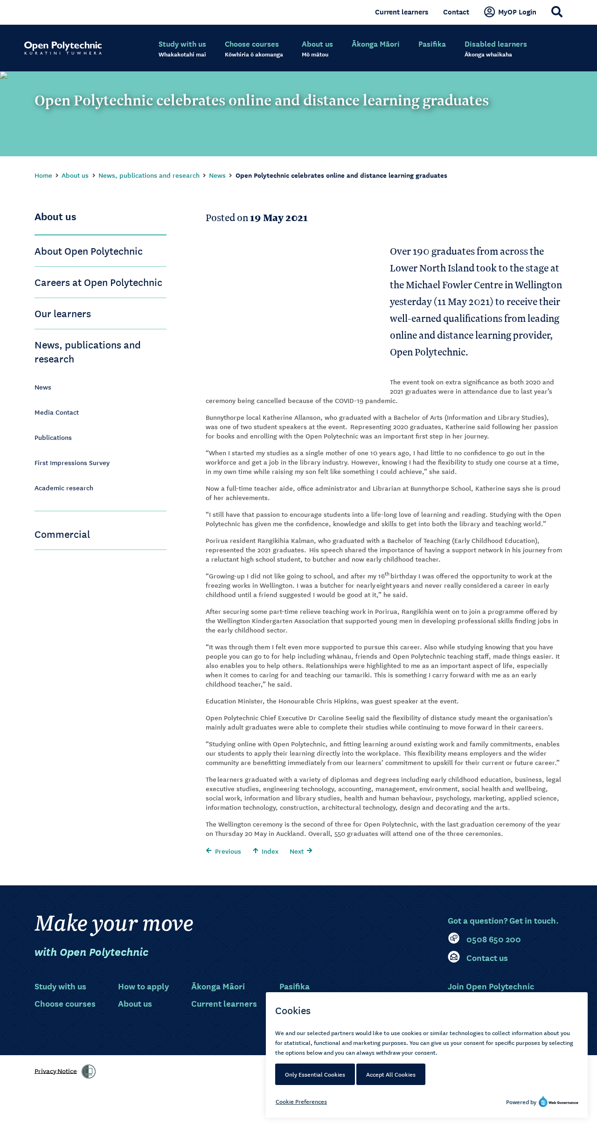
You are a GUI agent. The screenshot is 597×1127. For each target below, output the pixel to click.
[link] (89, 1071)
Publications (53, 437)
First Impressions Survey (72, 462)
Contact (456, 12)
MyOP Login (517, 12)
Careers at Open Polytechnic (98, 282)
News (217, 175)
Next (297, 851)
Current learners (401, 12)
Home (43, 175)
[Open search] (556, 11)
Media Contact (57, 412)
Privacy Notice (56, 1070)
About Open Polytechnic (89, 250)
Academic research (64, 487)
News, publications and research (149, 175)
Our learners (63, 313)
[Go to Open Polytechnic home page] (63, 48)
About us (75, 175)
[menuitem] (182, 49)
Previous (228, 851)
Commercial (62, 534)
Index (270, 851)
